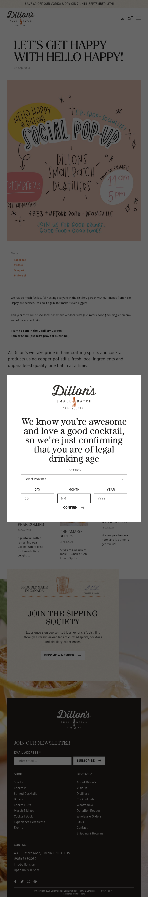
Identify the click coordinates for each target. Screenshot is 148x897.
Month (74, 489)
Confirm (70, 507)
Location (74, 470)
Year (111, 489)
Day (37, 489)
